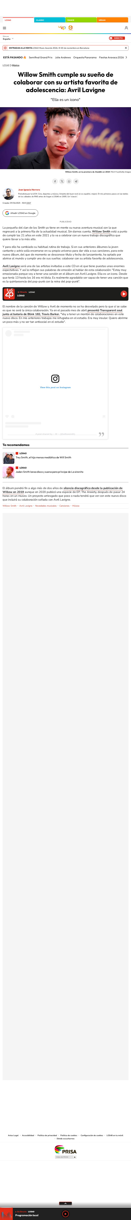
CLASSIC (40, 20)
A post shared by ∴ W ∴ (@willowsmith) (55, 434)
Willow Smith (9, 505)
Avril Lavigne (25, 505)
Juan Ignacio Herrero (29, 189)
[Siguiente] (126, 57)
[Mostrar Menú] (4, 28)
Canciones (64, 505)
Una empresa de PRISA (65, 1149)
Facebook (55, 181)
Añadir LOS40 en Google (22, 213)
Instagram (46, 1096)
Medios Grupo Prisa (65, 1157)
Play (65, 1213)
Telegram (76, 181)
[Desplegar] (65, 1203)
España (6, 38)
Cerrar (126, 48)
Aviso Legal (13, 1135)
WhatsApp (69, 181)
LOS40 (8, 20)
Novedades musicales (46, 505)
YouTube (59, 1096)
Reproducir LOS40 (124, 294)
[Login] (126, 28)
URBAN (102, 20)
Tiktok (52, 1096)
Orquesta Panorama (84, 57)
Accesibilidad (28, 1135)
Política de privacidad (47, 1135)
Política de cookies (68, 1135)
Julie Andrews (63, 57)
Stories (84, 1096)
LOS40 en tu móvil (115, 1135)
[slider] (65, 1207)
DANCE (70, 20)
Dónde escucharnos (65, 1138)
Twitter (62, 181)
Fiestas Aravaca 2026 (111, 57)
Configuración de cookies (92, 1135)
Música (15, 65)
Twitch (78, 1096)
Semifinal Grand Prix (40, 57)
